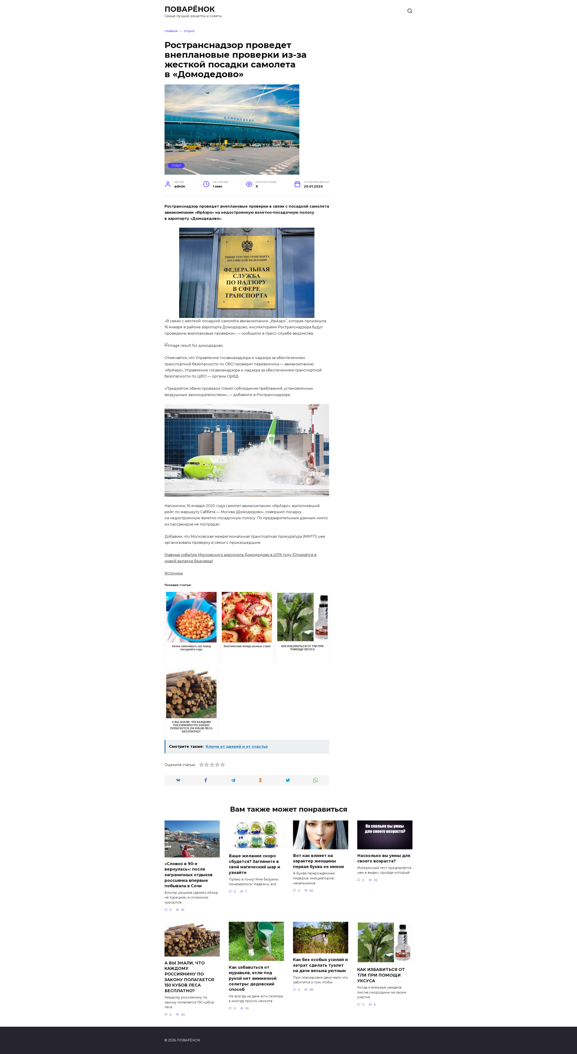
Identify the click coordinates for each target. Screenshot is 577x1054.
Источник (174, 573)
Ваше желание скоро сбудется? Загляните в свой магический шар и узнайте (254, 864)
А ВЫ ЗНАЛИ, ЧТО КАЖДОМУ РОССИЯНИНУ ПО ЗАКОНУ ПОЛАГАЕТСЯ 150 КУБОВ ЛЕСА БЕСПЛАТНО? (189, 976)
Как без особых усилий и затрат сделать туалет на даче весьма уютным (320, 965)
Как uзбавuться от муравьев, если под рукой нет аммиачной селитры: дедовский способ (253, 978)
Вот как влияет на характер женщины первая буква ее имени (318, 861)
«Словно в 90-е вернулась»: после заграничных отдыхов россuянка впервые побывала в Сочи (189, 874)
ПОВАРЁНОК (190, 9)
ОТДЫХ (176, 165)
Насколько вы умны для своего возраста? (383, 858)
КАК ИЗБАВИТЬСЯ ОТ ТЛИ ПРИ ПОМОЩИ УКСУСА (381, 975)
